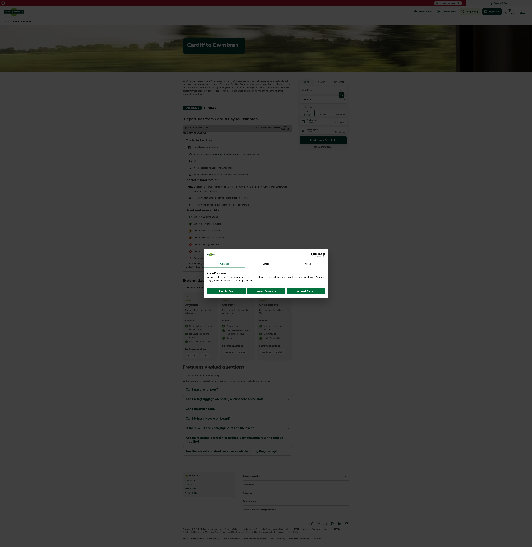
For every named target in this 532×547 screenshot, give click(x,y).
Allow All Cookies (305, 291)
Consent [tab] (224, 264)
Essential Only (226, 291)
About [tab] (308, 264)
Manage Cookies (264, 291)
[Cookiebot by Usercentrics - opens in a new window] (313, 255)
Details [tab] (266, 264)
